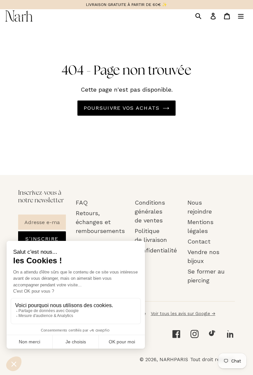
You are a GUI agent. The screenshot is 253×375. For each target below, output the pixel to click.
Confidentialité (156, 250)
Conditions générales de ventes (150, 211)
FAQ (82, 202)
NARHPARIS (173, 359)
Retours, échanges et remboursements (100, 222)
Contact (199, 241)
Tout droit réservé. (212, 359)
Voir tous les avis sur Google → (183, 313)
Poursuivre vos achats (122, 108)
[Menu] (241, 15)
